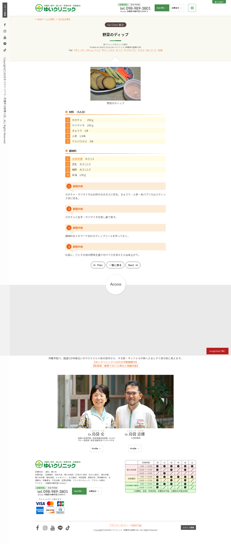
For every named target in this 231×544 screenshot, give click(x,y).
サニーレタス (108, 50)
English (220, 1)
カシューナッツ (94, 50)
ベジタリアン (130, 50)
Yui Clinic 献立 (115, 25)
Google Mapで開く (217, 351)
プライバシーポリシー (119, 525)
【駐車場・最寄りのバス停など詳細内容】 (115, 366)
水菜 (161, 50)
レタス (142, 50)
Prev (99, 265)
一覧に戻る (115, 265)
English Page (136, 525)
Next (131, 265)
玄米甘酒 (77, 159)
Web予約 (160, 7)
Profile (95, 448)
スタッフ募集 (5, 10)
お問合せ (175, 7)
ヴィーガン (80, 50)
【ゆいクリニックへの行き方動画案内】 (115, 362)
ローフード (151, 50)
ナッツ (120, 50)
